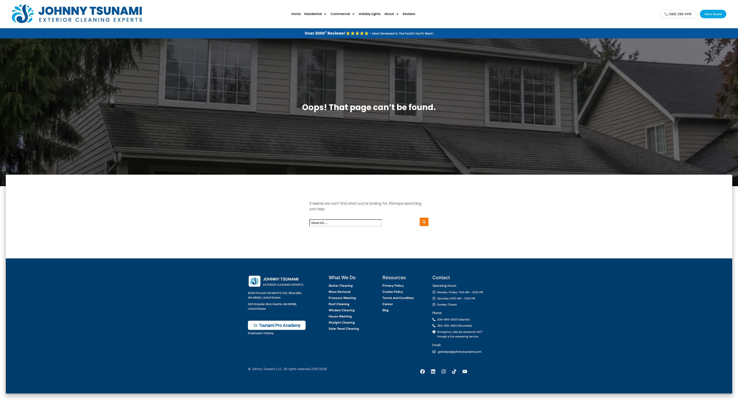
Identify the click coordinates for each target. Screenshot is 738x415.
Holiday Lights (370, 14)
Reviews (409, 14)
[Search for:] (364, 225)
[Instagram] (443, 371)
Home (296, 14)
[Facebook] (422, 371)
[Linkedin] (433, 371)
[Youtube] (465, 371)
